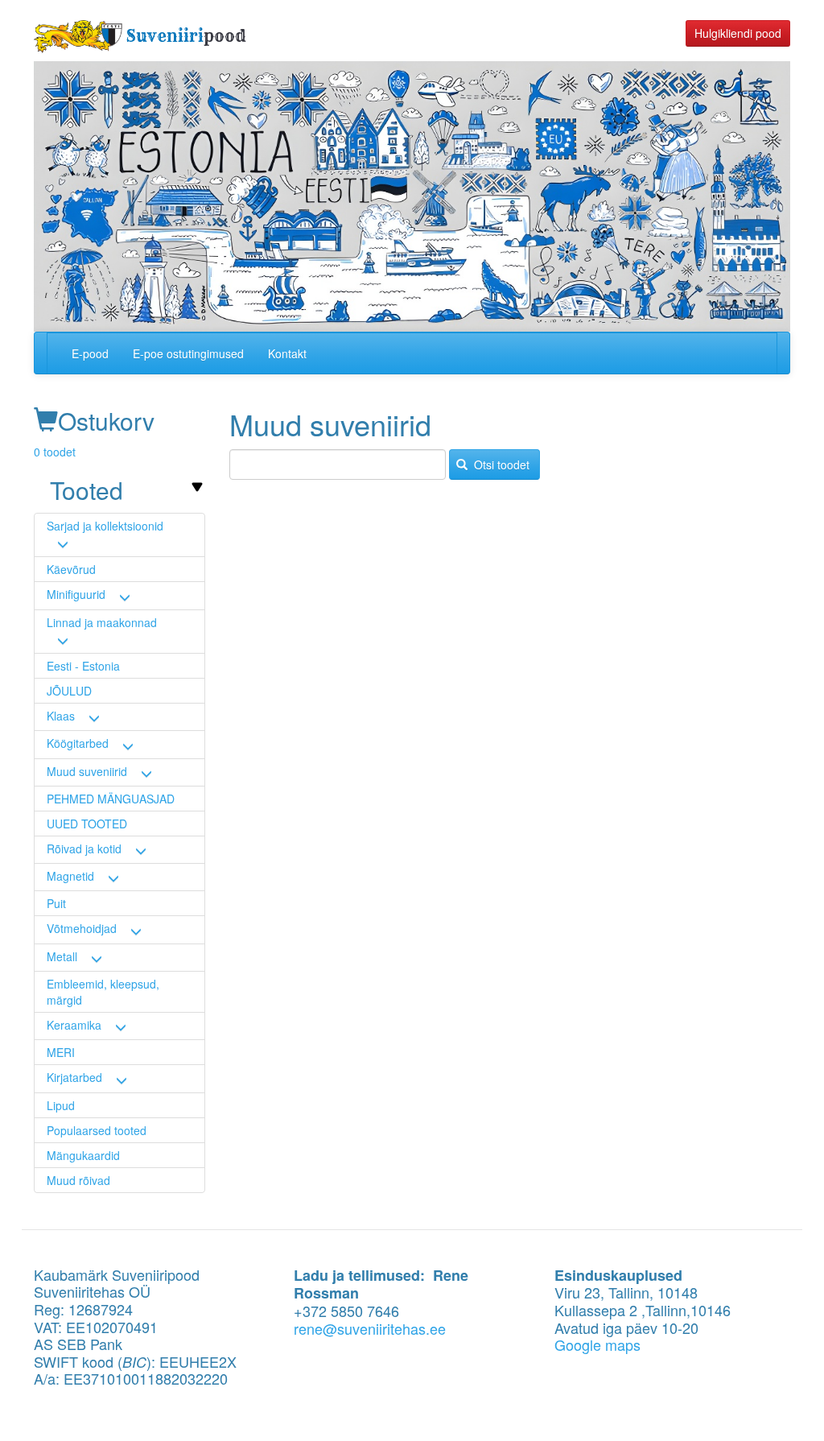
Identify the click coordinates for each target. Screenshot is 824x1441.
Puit (56, 903)
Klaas (61, 716)
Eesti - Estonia (83, 666)
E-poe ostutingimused (188, 353)
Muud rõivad (78, 1180)
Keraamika (74, 1025)
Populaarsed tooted (96, 1130)
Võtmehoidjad (82, 928)
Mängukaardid (83, 1155)
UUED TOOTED (87, 823)
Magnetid (70, 876)
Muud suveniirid (87, 771)
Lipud (61, 1105)
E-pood (90, 353)
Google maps (597, 1344)
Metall (62, 956)
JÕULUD (69, 691)
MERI (61, 1052)
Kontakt (287, 353)
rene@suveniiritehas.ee (370, 1328)
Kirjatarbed (74, 1077)
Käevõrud (71, 569)
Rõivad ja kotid (84, 848)
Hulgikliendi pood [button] (737, 33)
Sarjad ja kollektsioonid (105, 526)
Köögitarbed (78, 743)
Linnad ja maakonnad (102, 622)
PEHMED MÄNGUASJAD (111, 799)
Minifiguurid (76, 594)
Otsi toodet (500, 464)
